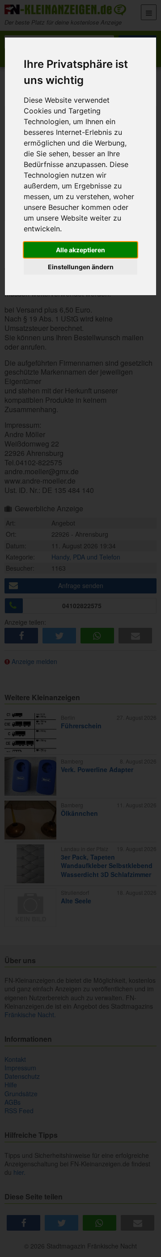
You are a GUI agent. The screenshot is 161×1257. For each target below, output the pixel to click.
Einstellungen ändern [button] (81, 267)
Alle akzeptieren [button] (80, 250)
